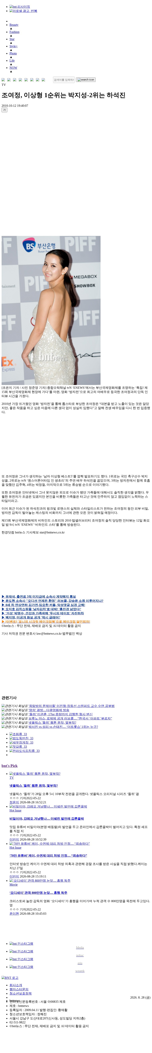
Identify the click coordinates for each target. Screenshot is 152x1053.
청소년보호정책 (21, 993)
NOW (13, 67)
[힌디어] (38, 79)
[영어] (9, 79)
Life (12, 60)
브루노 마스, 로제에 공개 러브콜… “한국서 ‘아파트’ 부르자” (70, 718)
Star (12, 39)
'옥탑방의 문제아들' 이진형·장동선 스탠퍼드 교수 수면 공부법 (71, 706)
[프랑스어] (27, 79)
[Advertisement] (17, 175)
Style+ (14, 46)
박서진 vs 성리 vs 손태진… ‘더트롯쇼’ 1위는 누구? (63, 726)
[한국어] (4, 79)
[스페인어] (32, 79)
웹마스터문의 (19, 989)
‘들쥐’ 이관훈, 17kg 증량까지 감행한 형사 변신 (60, 714)
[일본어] (15, 79)
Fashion (14, 32)
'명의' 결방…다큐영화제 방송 (48, 710)
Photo (13, 53)
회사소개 (16, 985)
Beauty (14, 24)
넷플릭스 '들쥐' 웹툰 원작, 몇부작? (52, 722)
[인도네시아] (44, 79)
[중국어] (21, 79)
